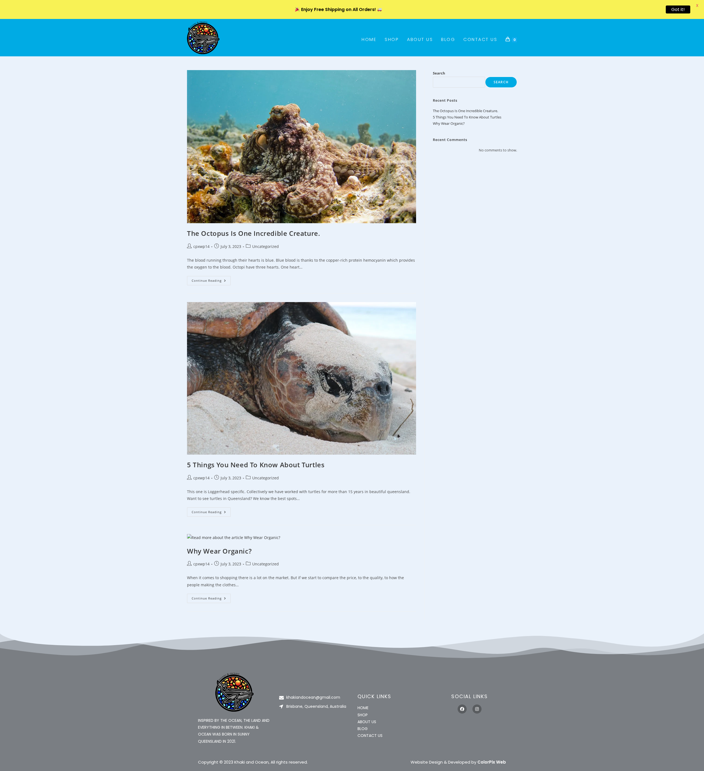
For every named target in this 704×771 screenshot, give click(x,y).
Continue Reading (211, 279)
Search (439, 73)
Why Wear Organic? (219, 551)
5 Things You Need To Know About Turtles (255, 464)
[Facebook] (462, 709)
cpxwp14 (201, 246)
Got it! (678, 9)
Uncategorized (265, 246)
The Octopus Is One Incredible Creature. (253, 233)
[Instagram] (477, 709)
